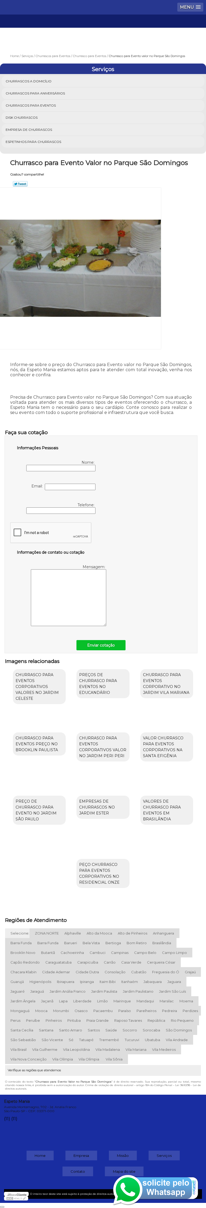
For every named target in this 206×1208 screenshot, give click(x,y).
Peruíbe (33, 1020)
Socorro (130, 1030)
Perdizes (190, 1011)
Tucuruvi (132, 1040)
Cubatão (138, 972)
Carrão (110, 962)
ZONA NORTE (47, 933)
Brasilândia (161, 943)
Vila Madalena (107, 1049)
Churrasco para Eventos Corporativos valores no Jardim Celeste (37, 686)
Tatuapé (86, 1040)
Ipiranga (87, 981)
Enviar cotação (101, 645)
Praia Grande (97, 1020)
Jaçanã (47, 1001)
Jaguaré (17, 991)
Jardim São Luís (172, 991)
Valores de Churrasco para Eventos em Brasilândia (162, 810)
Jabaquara (153, 981)
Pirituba (74, 1020)
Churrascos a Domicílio (29, 81)
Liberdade (82, 1001)
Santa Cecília (21, 1030)
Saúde (111, 1030)
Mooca (41, 1011)
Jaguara (174, 981)
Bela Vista (91, 943)
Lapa (63, 1001)
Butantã (48, 952)
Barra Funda (21, 943)
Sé (71, 1040)
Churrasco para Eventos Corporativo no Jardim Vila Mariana (166, 683)
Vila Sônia (114, 1059)
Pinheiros (54, 1020)
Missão (123, 1155)
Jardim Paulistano (138, 991)
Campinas (119, 952)
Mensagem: (94, 566)
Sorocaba (151, 1030)
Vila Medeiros (164, 1049)
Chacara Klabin (23, 972)
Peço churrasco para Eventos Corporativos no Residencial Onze (99, 873)
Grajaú (190, 972)
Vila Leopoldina (76, 1049)
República (156, 1020)
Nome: (88, 462)
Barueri (70, 943)
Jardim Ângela (22, 1001)
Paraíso (124, 1011)
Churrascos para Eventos (31, 105)
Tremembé (109, 1040)
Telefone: (86, 505)
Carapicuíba (87, 962)
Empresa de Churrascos (29, 130)
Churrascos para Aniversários (35, 93)
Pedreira (169, 1011)
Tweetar (20, 184)
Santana (46, 1030)
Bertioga (113, 943)
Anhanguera (163, 933)
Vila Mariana (136, 1049)
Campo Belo (145, 952)
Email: (38, 486)
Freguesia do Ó (165, 972)
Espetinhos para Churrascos (33, 142)
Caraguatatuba (58, 962)
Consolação (115, 972)
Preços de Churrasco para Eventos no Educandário (98, 683)
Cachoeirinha (72, 952)
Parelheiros (146, 1011)
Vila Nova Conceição (28, 1059)
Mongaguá (20, 1011)
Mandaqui (145, 1001)
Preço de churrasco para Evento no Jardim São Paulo (36, 810)
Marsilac (167, 1001)
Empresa (81, 1155)
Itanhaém (129, 981)
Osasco (81, 1011)
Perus (15, 1020)
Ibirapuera (65, 981)
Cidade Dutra (87, 972)
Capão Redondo (25, 962)
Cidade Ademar (56, 972)
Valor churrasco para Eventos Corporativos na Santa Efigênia (163, 747)
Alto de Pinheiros (132, 933)
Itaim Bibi (108, 981)
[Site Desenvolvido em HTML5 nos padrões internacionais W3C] (16, 1198)
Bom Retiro (137, 943)
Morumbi (61, 1011)
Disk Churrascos (22, 117)
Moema (186, 1001)
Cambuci (97, 952)
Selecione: (19, 933)
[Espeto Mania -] (103, 30)
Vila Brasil (18, 1049)
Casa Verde (131, 962)
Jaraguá (37, 991)
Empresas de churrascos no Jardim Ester (97, 807)
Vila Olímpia (62, 1059)
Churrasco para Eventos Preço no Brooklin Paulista (37, 744)
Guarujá (17, 981)
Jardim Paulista (104, 991)
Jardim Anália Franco (68, 991)
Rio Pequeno (182, 1020)
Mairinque (122, 1001)
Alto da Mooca (99, 933)
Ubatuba (152, 1040)
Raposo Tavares (128, 1020)
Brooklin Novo (22, 952)
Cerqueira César (161, 962)
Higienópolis (40, 981)
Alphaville (72, 933)
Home (40, 1155)
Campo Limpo (174, 952)
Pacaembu (103, 1011)
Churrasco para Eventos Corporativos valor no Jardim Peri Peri (102, 747)
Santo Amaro (70, 1030)
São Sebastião (23, 1040)
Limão (102, 1001)
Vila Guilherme (44, 1049)
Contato (78, 1171)
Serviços (103, 69)
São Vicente (52, 1040)
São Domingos (179, 1030)
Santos (94, 1030)
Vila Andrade (177, 1040)
